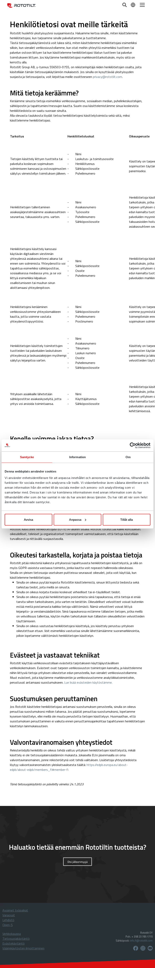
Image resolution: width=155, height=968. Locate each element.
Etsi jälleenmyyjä (78, 862)
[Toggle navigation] (142, 5)
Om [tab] (128, 457)
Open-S (7, 924)
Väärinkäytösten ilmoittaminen (23, 948)
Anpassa (75, 519)
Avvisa (28, 519)
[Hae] (125, 4)
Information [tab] (77, 457)
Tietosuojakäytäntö (16, 938)
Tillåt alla (126, 519)
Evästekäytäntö (13, 943)
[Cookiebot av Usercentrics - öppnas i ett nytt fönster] (132, 445)
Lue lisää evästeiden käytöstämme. (88, 682)
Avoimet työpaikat (15, 910)
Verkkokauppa (11, 933)
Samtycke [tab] (27, 457)
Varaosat (8, 915)
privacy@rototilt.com (107, 76)
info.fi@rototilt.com (141, 941)
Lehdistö (8, 920)
